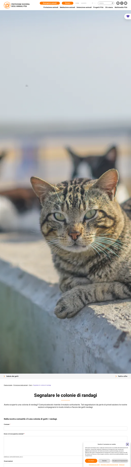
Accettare (91, 461)
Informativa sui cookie (94, 464)
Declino (104, 461)
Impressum (121, 464)
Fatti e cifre (122, 376)
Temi (30, 385)
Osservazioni (8, 461)
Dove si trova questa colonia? (14, 434)
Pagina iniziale (8, 385)
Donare (67, 3)
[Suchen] (112, 3)
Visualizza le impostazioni (119, 461)
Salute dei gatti (12, 376)
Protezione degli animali (20, 385)
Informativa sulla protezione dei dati (109, 464)
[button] (127, 444)
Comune (7, 424)
